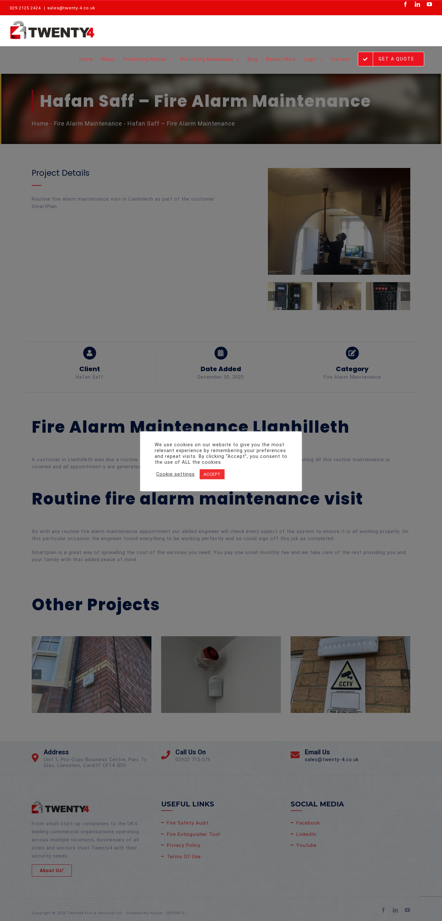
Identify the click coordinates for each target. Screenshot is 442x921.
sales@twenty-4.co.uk (71, 8)
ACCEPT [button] (212, 474)
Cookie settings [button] (175, 474)
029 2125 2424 (25, 8)
